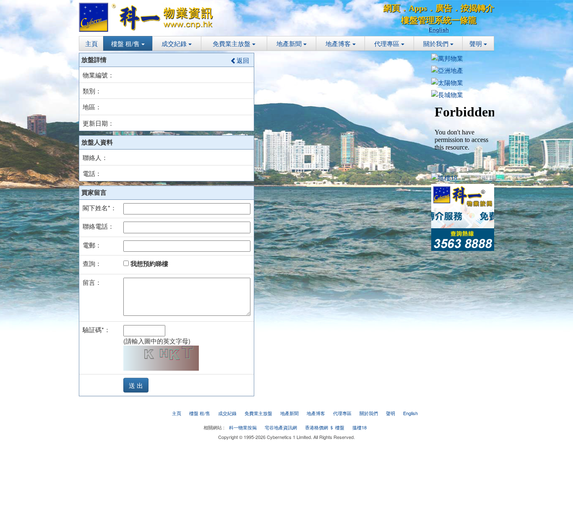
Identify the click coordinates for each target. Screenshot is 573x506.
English (439, 30)
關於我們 (436, 43)
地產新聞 (289, 43)
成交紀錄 (174, 43)
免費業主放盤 (232, 43)
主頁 (91, 43)
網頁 (391, 8)
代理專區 (387, 43)
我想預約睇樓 (148, 263)
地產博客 (339, 43)
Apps (418, 8)
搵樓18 (359, 427)
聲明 (476, 43)
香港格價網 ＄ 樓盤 (324, 427)
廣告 (443, 8)
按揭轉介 (477, 8)
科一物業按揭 (243, 427)
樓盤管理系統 (426, 20)
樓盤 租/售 (126, 43)
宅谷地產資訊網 (281, 427)
